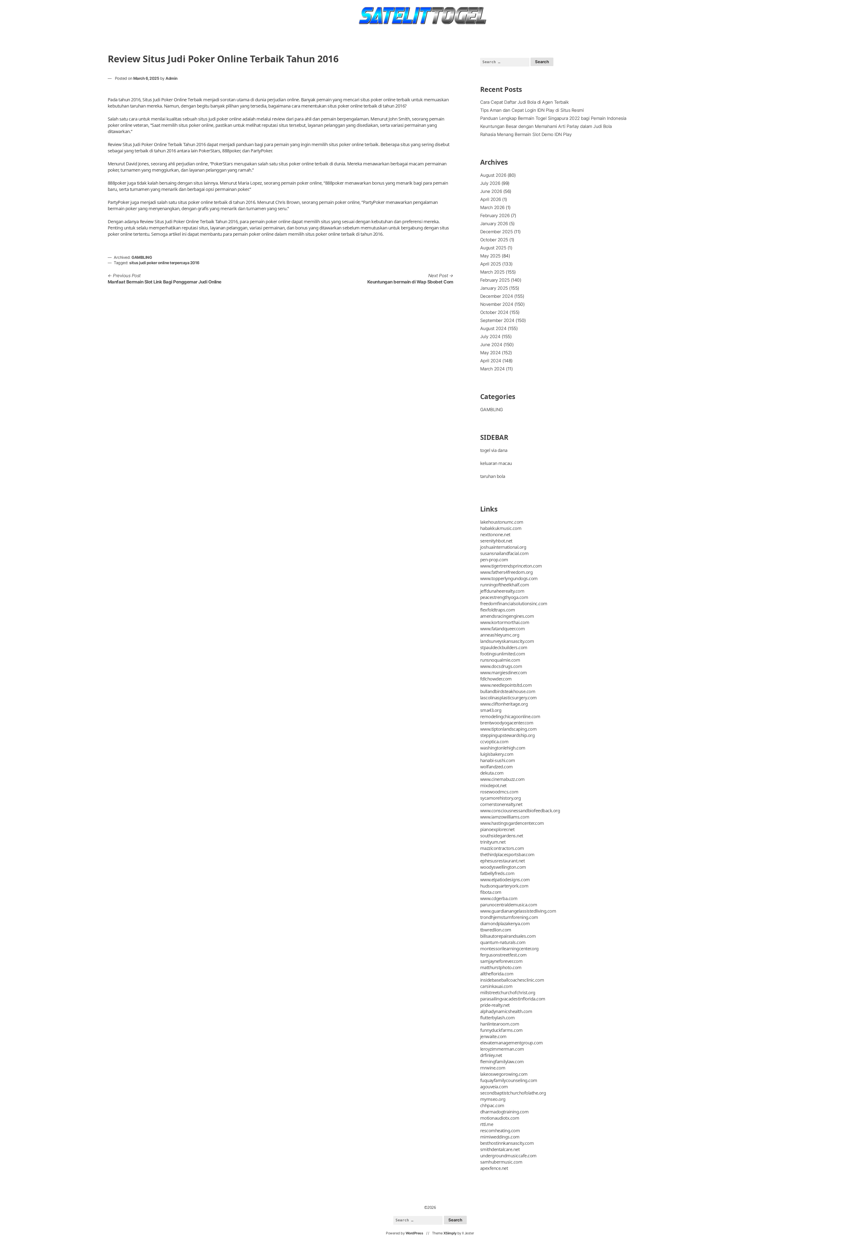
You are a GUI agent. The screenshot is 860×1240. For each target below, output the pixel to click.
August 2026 (493, 175)
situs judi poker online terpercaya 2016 (164, 262)
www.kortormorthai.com (504, 622)
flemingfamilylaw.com (502, 1062)
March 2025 (492, 272)
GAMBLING (141, 257)
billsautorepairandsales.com (508, 936)
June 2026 (491, 191)
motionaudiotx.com (499, 1118)
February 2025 (495, 280)
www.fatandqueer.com (502, 629)
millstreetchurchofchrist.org (507, 992)
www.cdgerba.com (499, 898)
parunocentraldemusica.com (508, 905)
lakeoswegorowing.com (504, 1074)
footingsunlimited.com (502, 654)
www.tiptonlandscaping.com (508, 729)
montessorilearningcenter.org (509, 949)
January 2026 (494, 223)
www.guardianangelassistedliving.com (518, 911)
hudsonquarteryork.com (504, 886)
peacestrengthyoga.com (504, 597)
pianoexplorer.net (497, 829)
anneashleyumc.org (499, 635)
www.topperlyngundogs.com (509, 578)
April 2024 (490, 360)
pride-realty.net (495, 1005)
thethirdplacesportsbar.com (507, 854)
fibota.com (490, 892)
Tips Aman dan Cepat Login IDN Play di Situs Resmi (532, 110)
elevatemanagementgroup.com (511, 1043)
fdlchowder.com (496, 679)
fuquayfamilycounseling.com (508, 1080)
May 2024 (490, 352)
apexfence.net (494, 1168)
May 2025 (490, 256)
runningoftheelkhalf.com (504, 585)
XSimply (450, 1233)
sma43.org (490, 710)
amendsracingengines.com (507, 616)
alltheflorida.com (497, 974)
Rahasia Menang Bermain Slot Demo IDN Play (526, 134)
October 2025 (494, 239)
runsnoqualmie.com (500, 660)
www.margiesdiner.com (503, 673)
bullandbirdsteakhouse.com (507, 691)
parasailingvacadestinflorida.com (512, 999)
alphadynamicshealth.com (506, 1011)
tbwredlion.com (495, 930)
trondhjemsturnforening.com (509, 917)
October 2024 (494, 312)
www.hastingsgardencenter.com (512, 823)
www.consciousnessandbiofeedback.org (520, 811)
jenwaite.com (493, 1036)
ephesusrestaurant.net (502, 861)
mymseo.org (492, 1099)
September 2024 (497, 320)
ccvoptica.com (494, 742)
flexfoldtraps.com (497, 610)
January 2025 (494, 288)
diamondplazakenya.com (505, 923)
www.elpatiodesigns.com (505, 880)
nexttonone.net (495, 534)
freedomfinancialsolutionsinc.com (513, 604)
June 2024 (491, 344)
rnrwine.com (492, 1068)
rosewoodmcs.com (499, 792)
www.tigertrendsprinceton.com (511, 566)
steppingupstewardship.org (507, 735)
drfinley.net (491, 1055)
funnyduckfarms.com (501, 1030)
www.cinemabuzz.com (502, 779)
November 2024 (496, 304)
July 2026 (490, 183)
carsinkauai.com (496, 986)
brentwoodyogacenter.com (506, 723)
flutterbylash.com (497, 1018)
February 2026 (495, 215)
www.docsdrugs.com (501, 666)
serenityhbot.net (496, 541)
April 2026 (490, 199)
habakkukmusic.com (501, 528)
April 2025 (490, 264)
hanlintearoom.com (499, 1024)
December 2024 (496, 296)
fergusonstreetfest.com (503, 955)
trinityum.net (493, 842)
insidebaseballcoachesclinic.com (512, 980)
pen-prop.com (494, 560)
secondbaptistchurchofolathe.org (513, 1093)
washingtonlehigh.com (502, 748)
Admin (172, 78)
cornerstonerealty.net (501, 804)
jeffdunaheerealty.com (502, 591)
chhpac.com (492, 1105)
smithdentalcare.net (500, 1149)
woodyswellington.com (503, 867)
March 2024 (492, 369)
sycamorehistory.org (500, 798)
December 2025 (496, 231)
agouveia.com (494, 1087)
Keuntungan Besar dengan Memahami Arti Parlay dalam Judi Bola (546, 126)
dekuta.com (492, 773)
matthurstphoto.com (501, 967)
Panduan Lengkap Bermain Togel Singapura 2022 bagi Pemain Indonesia (553, 118)
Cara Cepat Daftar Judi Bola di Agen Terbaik (524, 102)
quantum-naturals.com (503, 942)
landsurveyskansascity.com (507, 641)
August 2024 (493, 328)
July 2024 (490, 336)
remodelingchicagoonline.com (510, 716)
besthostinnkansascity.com (507, 1143)
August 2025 (493, 248)
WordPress (414, 1233)
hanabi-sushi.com (497, 760)
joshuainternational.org (503, 547)
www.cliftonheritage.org (504, 704)
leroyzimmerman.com (502, 1049)
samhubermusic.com (501, 1162)
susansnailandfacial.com (504, 553)
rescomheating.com (500, 1131)
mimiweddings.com (500, 1137)
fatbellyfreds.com (497, 873)
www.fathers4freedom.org (506, 572)
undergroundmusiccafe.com (508, 1156)
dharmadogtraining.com (504, 1112)
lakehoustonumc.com (501, 522)
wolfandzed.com (496, 767)
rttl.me (486, 1124)
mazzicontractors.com (502, 848)
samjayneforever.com (501, 961)
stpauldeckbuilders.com (503, 647)
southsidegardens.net (501, 836)
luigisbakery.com (497, 754)
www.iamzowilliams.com (504, 817)
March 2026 (492, 207)
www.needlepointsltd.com (506, 685)
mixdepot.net (493, 785)
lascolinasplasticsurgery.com (508, 698)
